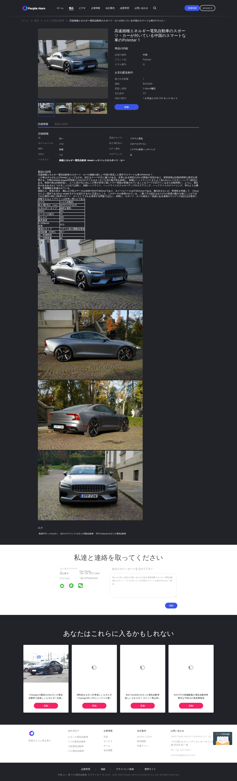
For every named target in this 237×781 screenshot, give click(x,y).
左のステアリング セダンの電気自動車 (77, 533)
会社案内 (110, 7)
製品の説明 (61, 124)
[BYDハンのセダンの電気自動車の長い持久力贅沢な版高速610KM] (57, 667)
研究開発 (141, 741)
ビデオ (82, 7)
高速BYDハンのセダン (48, 533)
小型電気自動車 (76, 746)
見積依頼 (192, 7)
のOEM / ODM (144, 736)
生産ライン (142, 745)
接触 (126, 106)
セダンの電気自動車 (78, 736)
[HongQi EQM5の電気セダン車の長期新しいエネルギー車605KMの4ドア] (105, 667)
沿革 (106, 736)
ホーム (60, 7)
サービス (108, 741)
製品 (71, 7)
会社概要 (108, 750)
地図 (103, 769)
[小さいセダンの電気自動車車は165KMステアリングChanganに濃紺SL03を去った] (154, 667)
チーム (107, 745)
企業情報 (95, 7)
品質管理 (124, 7)
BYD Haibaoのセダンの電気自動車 (111, 533)
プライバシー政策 (125, 769)
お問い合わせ (141, 7)
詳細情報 (43, 124)
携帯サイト (150, 769)
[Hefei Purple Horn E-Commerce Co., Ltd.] (64, 586)
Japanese (207, 8)
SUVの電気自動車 (77, 741)
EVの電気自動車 (76, 750)
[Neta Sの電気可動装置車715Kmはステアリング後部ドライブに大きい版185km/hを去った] (202, 667)
